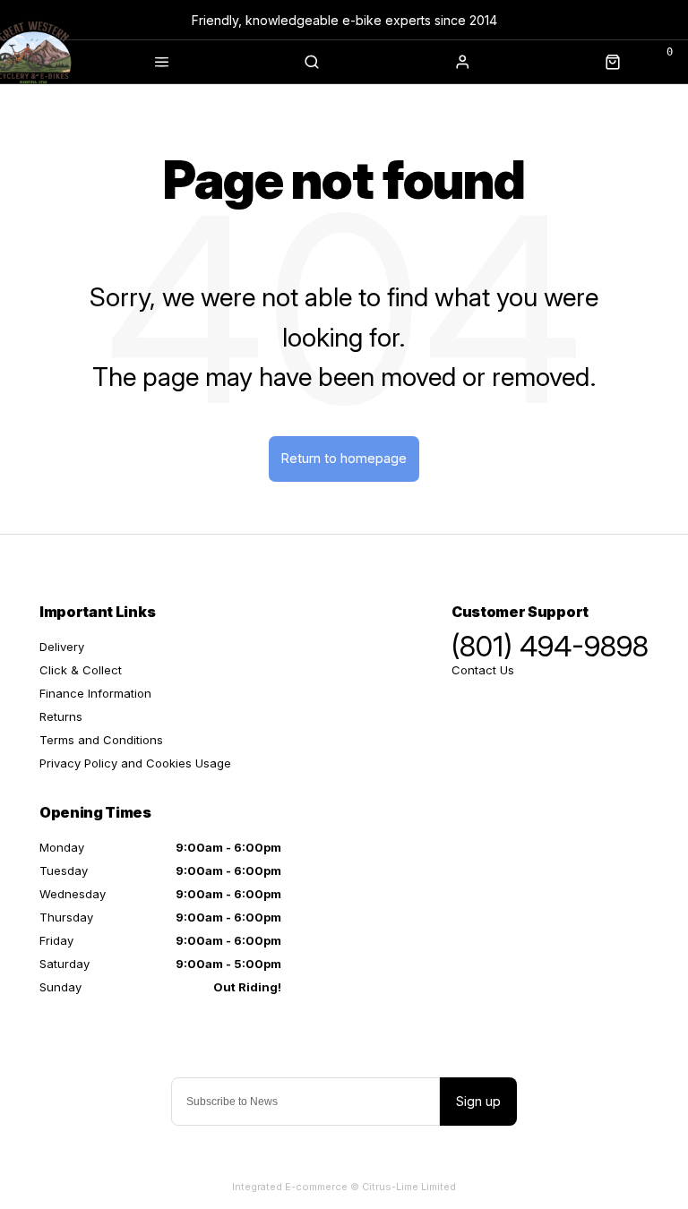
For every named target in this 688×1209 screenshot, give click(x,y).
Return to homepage (344, 458)
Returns (60, 716)
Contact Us (483, 670)
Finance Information (95, 693)
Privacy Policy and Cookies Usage (135, 763)
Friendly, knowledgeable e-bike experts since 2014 (344, 20)
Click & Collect (80, 670)
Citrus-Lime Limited (409, 1186)
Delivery (61, 646)
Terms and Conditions (101, 740)
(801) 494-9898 (550, 646)
